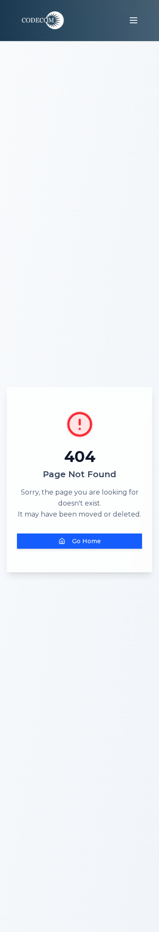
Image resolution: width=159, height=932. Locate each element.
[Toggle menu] (133, 20)
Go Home (86, 541)
